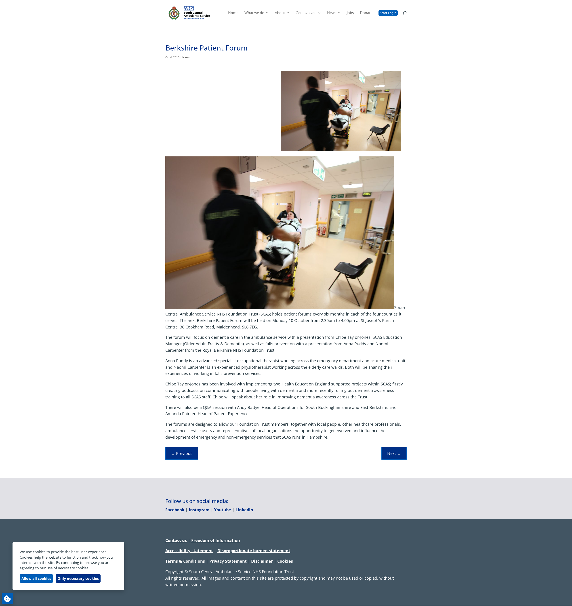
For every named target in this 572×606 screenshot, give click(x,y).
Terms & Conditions (185, 561)
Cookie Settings (7, 598)
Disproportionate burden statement (253, 550)
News (186, 57)
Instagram (199, 509)
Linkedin (244, 509)
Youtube (222, 509)
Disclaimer (262, 561)
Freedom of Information (215, 540)
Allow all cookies (36, 578)
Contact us (176, 540)
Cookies (285, 561)
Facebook (174, 509)
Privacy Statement (228, 561)
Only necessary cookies (78, 578)
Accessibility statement (189, 550)
